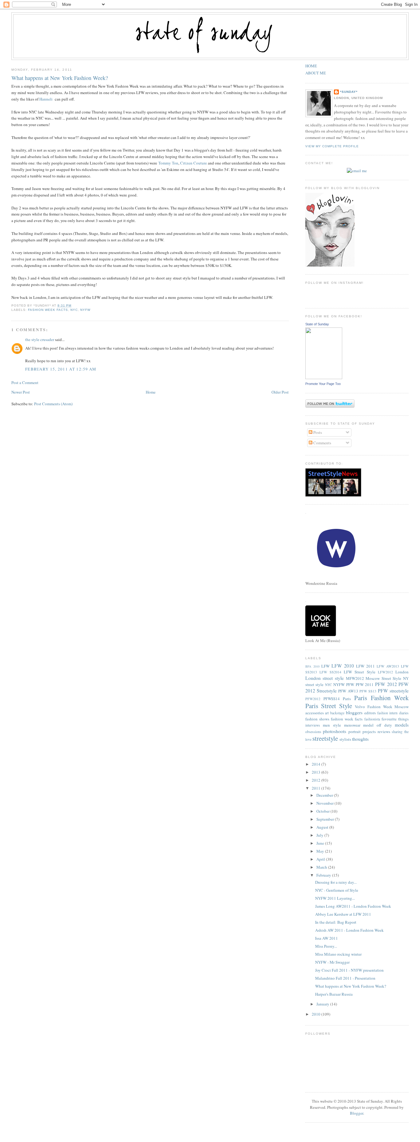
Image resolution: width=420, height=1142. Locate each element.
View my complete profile (332, 146)
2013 (316, 772)
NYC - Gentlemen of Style (336, 890)
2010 (316, 1014)
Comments (321, 443)
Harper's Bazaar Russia (334, 994)
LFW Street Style (359, 672)
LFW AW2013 (388, 666)
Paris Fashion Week (381, 697)
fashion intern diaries (393, 713)
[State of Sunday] (323, 377)
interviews (312, 725)
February (324, 875)
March (322, 867)
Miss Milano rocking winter (338, 954)
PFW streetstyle (393, 691)
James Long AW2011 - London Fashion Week (353, 906)
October (323, 811)
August (322, 827)
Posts (317, 432)
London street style (324, 678)
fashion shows (317, 719)
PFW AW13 (348, 691)
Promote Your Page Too (323, 384)
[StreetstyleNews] (333, 495)
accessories (314, 713)
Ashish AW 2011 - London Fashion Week (349, 930)
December (325, 795)
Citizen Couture (193, 163)
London (402, 672)
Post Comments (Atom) (53, 403)
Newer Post (20, 392)
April (321, 859)
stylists (345, 739)
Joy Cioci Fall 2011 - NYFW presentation (349, 970)
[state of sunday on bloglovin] (330, 265)
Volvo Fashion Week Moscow (382, 706)
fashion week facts (48, 309)
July (320, 835)
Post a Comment (24, 382)
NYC (74, 309)
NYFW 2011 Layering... (335, 898)
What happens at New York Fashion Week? (59, 77)
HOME (311, 66)
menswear (352, 725)
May (320, 851)
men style (332, 725)
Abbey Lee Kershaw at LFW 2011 (343, 914)
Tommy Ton (168, 163)
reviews (384, 731)
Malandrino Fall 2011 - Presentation (345, 978)
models (402, 725)
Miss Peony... (326, 946)
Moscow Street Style (383, 678)
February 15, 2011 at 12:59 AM (61, 369)
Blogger (356, 1113)
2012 (316, 780)
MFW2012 (355, 678)
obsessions (313, 731)
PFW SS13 (367, 691)
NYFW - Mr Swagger (332, 962)
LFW (325, 666)
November (325, 803)
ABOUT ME (315, 73)
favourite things (395, 719)
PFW (350, 684)
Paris (347, 698)
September (325, 819)
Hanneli (46, 99)
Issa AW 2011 (326, 938)
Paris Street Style (328, 705)
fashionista (372, 719)
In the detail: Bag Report (335, 922)
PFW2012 (312, 698)
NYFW (85, 309)
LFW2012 (385, 672)
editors (370, 713)
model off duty (377, 725)
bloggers (354, 712)
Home (151, 392)
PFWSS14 (331, 698)
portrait (354, 731)
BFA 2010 (312, 666)
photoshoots (334, 731)
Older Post (280, 392)
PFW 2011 (365, 684)
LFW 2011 (365, 666)
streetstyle (325, 738)
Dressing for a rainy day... (336, 882)
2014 (316, 764)
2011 (316, 788)
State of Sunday (317, 324)
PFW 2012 (386, 684)
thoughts (360, 739)
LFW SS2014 (330, 672)
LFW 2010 (342, 666)
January (323, 1004)
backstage (337, 713)
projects (369, 731)
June (320, 843)
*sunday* (349, 91)
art (327, 713)
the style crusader (39, 339)
